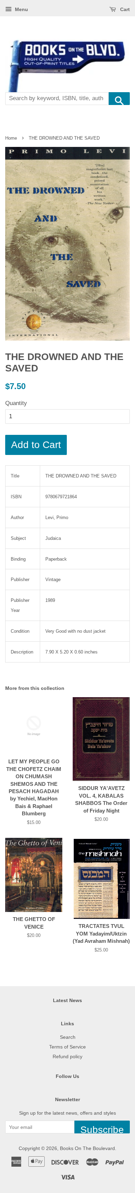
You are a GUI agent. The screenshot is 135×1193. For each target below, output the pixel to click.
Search (67, 1037)
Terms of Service (67, 1047)
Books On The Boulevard (87, 1148)
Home (11, 138)
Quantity (16, 403)
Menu (21, 9)
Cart (124, 9)
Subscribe (102, 1128)
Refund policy (67, 1056)
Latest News (67, 1000)
